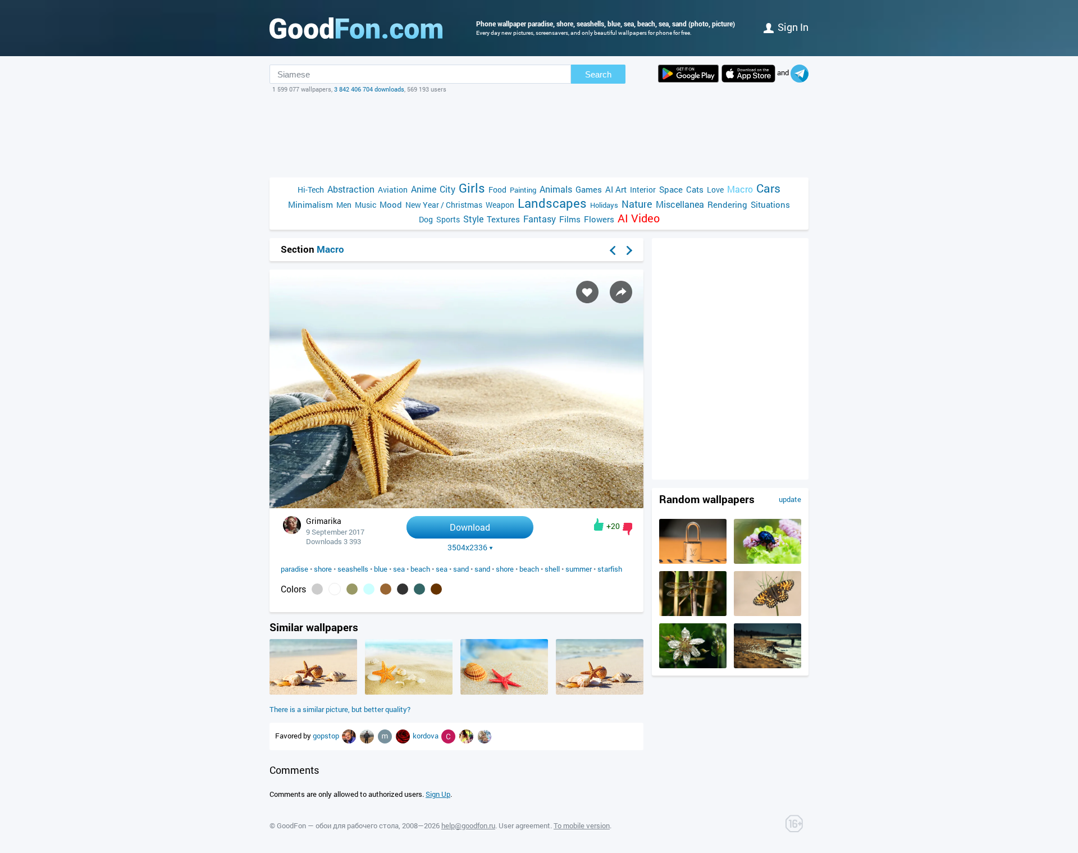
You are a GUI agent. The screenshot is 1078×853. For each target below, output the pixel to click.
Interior (643, 189)
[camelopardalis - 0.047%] (385, 589)
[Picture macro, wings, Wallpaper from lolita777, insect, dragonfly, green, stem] (693, 613)
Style (473, 219)
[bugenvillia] (404, 736)
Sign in (793, 27)
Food (497, 189)
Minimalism (310, 204)
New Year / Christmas (443, 204)
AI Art (616, 189)
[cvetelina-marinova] (449, 736)
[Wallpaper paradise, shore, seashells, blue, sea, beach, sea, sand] (456, 505)
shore (323, 569)
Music (365, 204)
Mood (391, 204)
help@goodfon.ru (468, 825)
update (790, 499)
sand (461, 569)
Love (715, 189)
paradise (294, 569)
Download (470, 527)
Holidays (604, 205)
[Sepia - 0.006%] (436, 589)
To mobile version (582, 825)
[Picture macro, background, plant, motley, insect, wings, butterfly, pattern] (767, 613)
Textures (503, 219)
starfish (609, 569)
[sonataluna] (484, 736)
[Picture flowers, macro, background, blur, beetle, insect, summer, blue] (767, 561)
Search (598, 74)
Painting (523, 190)
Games (588, 189)
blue (380, 569)
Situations (770, 204)
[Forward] (629, 250)
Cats (695, 189)
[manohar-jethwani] (386, 736)
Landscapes (552, 203)
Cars (768, 188)
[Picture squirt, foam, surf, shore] (767, 665)
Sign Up (438, 794)
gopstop (327, 736)
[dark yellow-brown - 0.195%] (352, 589)
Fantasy (539, 219)
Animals (556, 189)
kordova (426, 736)
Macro (740, 189)
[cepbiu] (350, 736)
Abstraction (350, 189)
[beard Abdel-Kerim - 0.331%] (317, 589)
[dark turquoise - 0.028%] (419, 589)
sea (399, 569)
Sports (448, 219)
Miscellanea (680, 204)
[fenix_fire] (467, 736)
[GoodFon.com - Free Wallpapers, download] (356, 28)
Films (570, 219)
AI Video (639, 218)
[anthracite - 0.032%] (402, 589)
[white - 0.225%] (334, 589)
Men (343, 204)
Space (671, 189)
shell (552, 569)
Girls (472, 187)
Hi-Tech (311, 189)
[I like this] (599, 524)
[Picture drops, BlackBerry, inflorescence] (693, 665)
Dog (426, 219)
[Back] (612, 250)
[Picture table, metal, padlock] (693, 561)
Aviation (393, 189)
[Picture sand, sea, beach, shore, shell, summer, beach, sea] (313, 692)
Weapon (500, 204)
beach (420, 569)
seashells (352, 569)
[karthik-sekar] (368, 736)
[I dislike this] (627, 529)
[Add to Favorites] (587, 292)
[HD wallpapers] (688, 74)
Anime (423, 189)
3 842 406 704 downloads (369, 89)
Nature (637, 204)
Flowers (599, 219)
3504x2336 (467, 547)
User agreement (524, 825)
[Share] (621, 292)
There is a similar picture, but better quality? (340, 709)
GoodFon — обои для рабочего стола (338, 825)
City (447, 189)
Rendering (727, 204)
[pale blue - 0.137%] (368, 589)
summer (578, 569)
